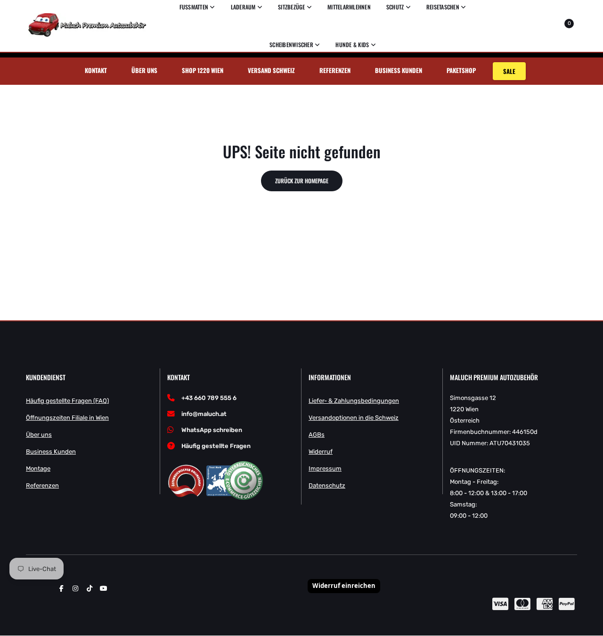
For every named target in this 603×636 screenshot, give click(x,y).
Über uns (39, 434)
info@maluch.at (204, 413)
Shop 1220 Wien (202, 70)
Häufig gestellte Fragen (216, 445)
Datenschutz (327, 485)
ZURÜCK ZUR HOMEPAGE (301, 181)
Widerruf (321, 451)
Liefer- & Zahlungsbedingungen (354, 400)
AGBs (317, 434)
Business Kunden (398, 70)
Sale (509, 71)
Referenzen (334, 70)
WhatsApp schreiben (211, 429)
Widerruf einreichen (343, 585)
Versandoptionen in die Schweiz (354, 417)
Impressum (325, 468)
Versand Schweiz (271, 70)
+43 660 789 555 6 (208, 397)
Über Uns (144, 70)
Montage (38, 468)
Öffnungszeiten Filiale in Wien (67, 417)
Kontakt (96, 70)
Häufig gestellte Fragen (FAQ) (67, 400)
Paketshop (461, 70)
